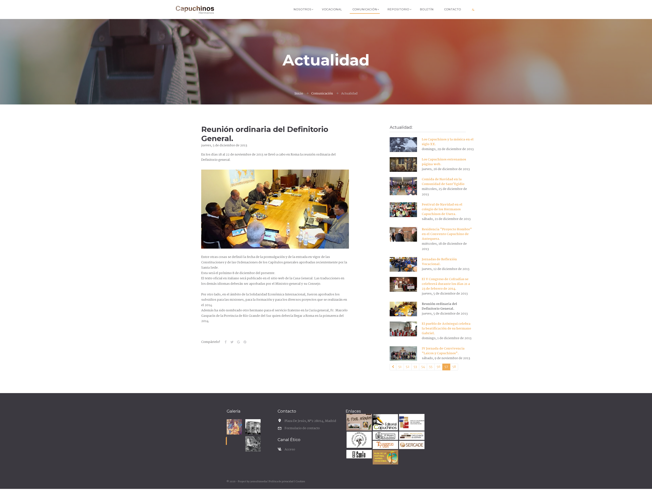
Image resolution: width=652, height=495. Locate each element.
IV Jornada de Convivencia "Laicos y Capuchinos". (443, 351)
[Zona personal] (473, 9)
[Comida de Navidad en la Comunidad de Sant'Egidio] (403, 186)
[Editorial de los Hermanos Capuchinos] (385, 422)
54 (423, 366)
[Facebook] (225, 342)
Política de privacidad (281, 482)
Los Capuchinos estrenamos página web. (444, 162)
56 (438, 366)
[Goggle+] (238, 342)
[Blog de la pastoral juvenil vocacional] (385, 457)
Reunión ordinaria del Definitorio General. (439, 306)
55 (430, 366)
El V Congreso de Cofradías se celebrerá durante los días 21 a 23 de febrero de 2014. (446, 284)
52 (407, 366)
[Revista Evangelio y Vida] (385, 445)
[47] (393, 367)
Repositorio (398, 9)
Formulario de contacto (302, 428)
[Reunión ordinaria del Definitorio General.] (403, 309)
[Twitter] (232, 342)
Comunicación (364, 9)
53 (415, 366)
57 (446, 366)
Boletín (427, 9)
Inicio (298, 93)
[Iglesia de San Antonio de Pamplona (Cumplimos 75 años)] (253, 426)
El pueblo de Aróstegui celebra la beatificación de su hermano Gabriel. (446, 328)
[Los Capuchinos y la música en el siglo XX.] (403, 144)
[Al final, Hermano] (359, 422)
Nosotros (302, 9)
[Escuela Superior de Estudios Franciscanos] (411, 422)
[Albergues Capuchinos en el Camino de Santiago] (359, 440)
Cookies (300, 482)
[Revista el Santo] (359, 454)
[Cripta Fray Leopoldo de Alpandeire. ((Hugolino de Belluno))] (234, 426)
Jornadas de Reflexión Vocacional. (439, 262)
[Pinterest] (245, 342)
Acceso (290, 449)
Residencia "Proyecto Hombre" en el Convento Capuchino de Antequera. (447, 234)
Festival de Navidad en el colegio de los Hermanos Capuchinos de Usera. (442, 209)
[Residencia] (403, 234)
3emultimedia (258, 482)
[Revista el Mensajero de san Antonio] (385, 436)
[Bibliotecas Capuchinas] (411, 436)
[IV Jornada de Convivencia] (403, 353)
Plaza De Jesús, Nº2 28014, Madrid (310, 421)
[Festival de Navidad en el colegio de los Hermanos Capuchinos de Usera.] (403, 209)
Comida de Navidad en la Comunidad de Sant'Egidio (443, 182)
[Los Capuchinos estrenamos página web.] (403, 164)
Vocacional (332, 9)
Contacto (452, 9)
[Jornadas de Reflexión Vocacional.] (403, 264)
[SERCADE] (411, 445)
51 (400, 366)
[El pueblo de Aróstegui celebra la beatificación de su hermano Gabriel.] (403, 328)
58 (454, 366)
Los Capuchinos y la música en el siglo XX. (448, 142)
